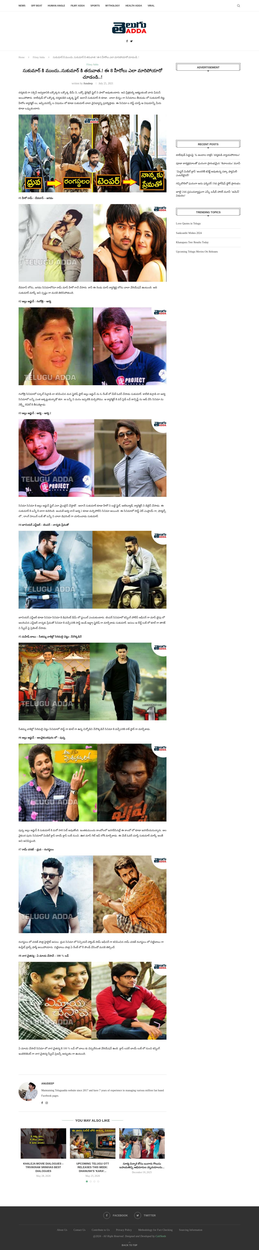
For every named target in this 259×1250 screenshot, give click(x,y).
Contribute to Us (101, 1230)
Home (22, 57)
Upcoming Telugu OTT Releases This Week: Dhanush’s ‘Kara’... (92, 1167)
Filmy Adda (78, 5)
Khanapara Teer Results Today (192, 242)
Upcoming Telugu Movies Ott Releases (197, 251)
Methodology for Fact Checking (155, 1230)
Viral (151, 5)
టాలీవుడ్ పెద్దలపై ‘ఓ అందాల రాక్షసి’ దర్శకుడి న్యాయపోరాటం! (208, 155)
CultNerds (160, 1236)
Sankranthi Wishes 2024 (189, 233)
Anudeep (88, 83)
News (22, 5)
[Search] (238, 5)
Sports (95, 5)
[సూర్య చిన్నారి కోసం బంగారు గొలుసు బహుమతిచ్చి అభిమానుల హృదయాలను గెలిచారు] (142, 1143)
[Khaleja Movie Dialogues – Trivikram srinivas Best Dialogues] (43, 1143)
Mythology (112, 5)
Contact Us (79, 1230)
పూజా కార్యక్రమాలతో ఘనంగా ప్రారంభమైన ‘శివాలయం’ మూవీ (208, 163)
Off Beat (36, 5)
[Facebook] (127, 41)
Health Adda (134, 5)
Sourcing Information (190, 1230)
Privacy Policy (124, 1230)
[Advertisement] (208, 102)
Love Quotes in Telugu (188, 223)
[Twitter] (131, 41)
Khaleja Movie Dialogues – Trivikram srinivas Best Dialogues (43, 1167)
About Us (62, 1230)
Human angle (56, 5)
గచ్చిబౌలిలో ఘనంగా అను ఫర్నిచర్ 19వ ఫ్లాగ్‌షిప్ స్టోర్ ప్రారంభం (208, 183)
